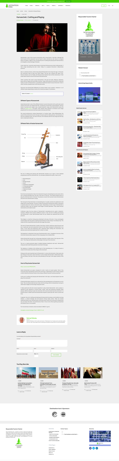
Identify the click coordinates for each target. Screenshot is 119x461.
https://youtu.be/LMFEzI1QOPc (28, 266)
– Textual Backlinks (53, 435)
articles (21, 11)
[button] (109, 5)
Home (18, 11)
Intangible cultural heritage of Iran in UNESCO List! (32, 310)
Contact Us (51, 454)
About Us (51, 452)
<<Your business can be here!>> (88, 75)
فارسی (104, 5)
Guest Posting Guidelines (54, 440)
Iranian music (29, 108)
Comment (19, 338)
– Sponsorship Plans (53, 439)
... (63, 431)
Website (52, 348)
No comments (28, 20)
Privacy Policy (52, 451)
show (31, 93)
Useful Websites (52, 449)
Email (35, 348)
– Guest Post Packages (53, 434)
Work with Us (51, 447)
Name (18, 348)
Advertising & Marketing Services (54, 432)
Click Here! (68, 1)
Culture (25, 11)
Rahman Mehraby (32, 318)
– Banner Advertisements (54, 437)
